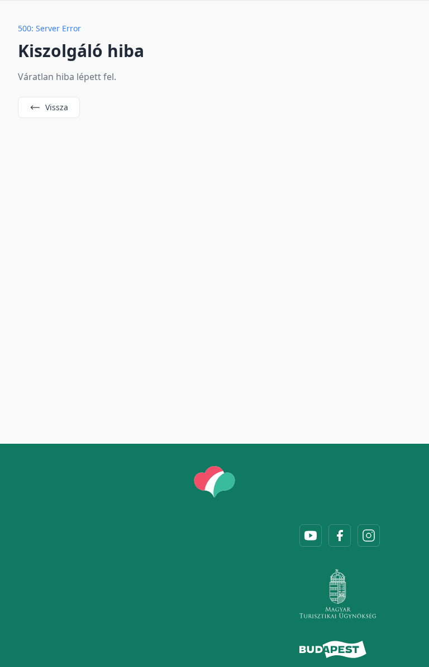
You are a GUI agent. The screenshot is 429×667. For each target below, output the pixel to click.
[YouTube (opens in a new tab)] (310, 535)
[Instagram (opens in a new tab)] (369, 535)
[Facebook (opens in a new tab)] (339, 535)
